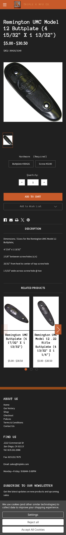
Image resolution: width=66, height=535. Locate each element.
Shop (6, 411)
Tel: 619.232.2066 (12, 449)
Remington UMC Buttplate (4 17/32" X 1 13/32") (16, 340)
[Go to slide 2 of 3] (31, 369)
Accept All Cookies (33, 529)
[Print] (16, 220)
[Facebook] (5, 220)
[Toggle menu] (4, 4)
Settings (33, 515)
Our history (9, 408)
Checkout (8, 415)
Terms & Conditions (13, 422)
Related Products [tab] (33, 287)
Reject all (33, 522)
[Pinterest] (28, 220)
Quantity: (33, 175)
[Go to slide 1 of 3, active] (26, 369)
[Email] (11, 220)
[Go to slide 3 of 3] (36, 369)
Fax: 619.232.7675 (12, 457)
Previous (4, 329)
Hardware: (33, 156)
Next (58, 329)
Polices (7, 418)
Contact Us (9, 426)
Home (6, 404)
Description (33, 228)
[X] (22, 220)
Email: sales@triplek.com (16, 464)
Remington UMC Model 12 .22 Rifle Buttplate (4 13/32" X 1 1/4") (46, 344)
